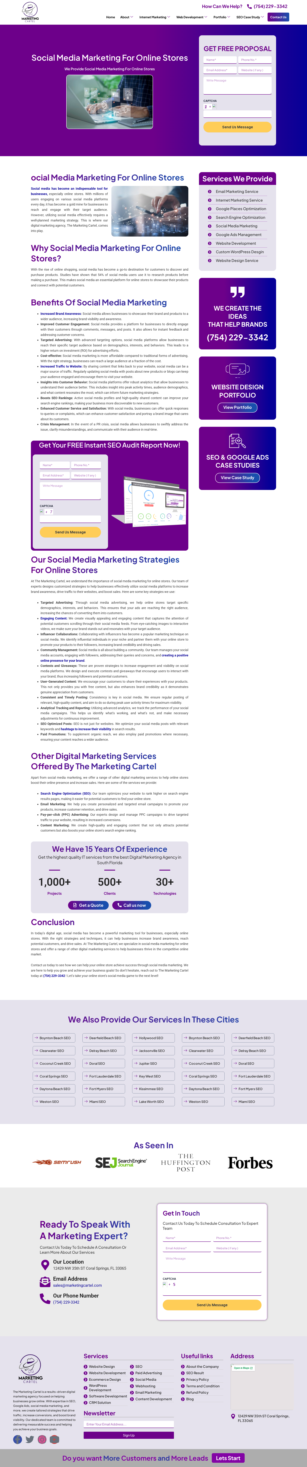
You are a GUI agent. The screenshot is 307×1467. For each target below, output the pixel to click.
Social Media (145, 1379)
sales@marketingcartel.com (77, 1285)
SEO (138, 1366)
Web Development (189, 17)
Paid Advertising (148, 1373)
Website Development (107, 1373)
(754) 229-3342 (270, 6)
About (124, 17)
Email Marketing (148, 1392)
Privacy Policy (197, 1379)
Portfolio (220, 17)
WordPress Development (100, 1387)
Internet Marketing (152, 17)
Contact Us (278, 17)
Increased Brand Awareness (61, 314)
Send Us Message (237, 127)
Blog (190, 1399)
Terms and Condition (203, 1386)
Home (110, 17)
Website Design (102, 1366)
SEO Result (195, 1373)
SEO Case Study (248, 17)
